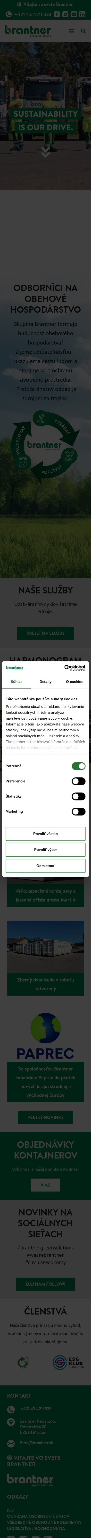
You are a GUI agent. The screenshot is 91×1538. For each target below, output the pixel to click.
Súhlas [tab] (17, 682)
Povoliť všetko (45, 834)
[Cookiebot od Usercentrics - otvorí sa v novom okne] (64, 668)
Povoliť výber (45, 849)
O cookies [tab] (74, 682)
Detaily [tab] (45, 682)
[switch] (78, 781)
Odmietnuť (45, 866)
